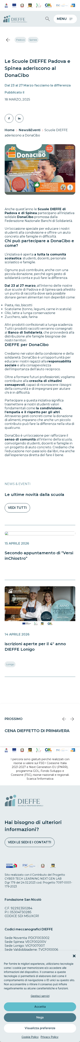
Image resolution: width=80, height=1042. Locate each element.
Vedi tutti (17, 508)
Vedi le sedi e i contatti (29, 842)
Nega (40, 1017)
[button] (74, 956)
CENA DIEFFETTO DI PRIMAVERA (37, 730)
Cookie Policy (30, 1036)
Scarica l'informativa (40, 778)
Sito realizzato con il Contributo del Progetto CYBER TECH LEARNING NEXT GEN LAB (35, 876)
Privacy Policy (49, 1036)
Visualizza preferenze (40, 1028)
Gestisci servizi (40, 996)
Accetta (40, 1006)
